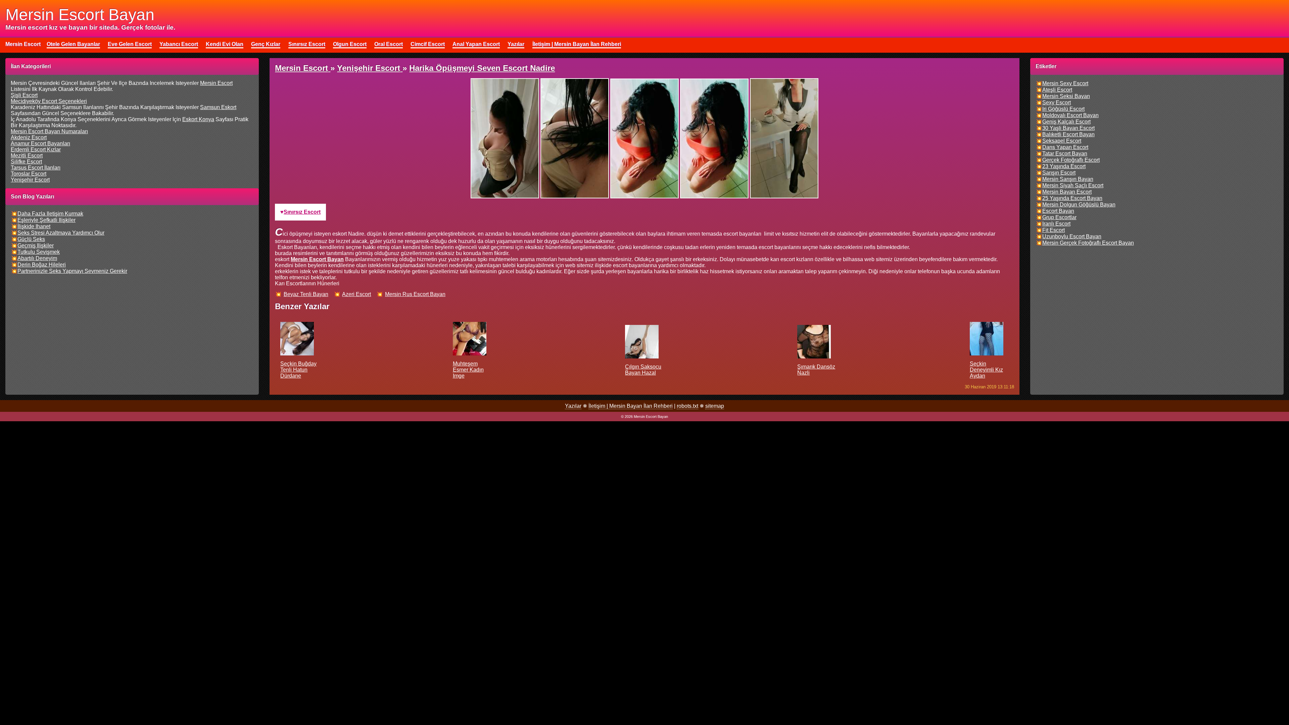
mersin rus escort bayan (415, 294)
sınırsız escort (302, 212)
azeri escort (356, 294)
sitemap (714, 406)
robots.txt (687, 406)
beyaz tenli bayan (306, 294)
